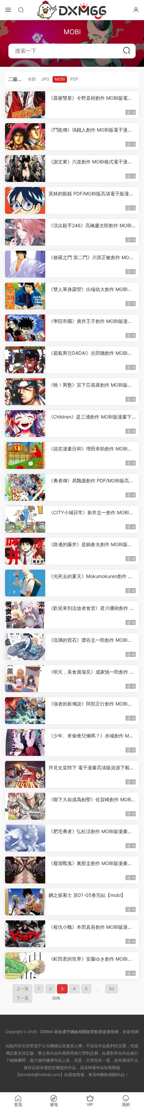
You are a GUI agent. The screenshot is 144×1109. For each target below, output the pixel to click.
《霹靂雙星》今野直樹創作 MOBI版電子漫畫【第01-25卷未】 (90, 98)
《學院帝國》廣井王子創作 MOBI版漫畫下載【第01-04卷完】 (90, 321)
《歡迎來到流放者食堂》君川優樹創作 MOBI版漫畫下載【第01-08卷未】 (91, 608)
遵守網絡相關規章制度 (82, 1031)
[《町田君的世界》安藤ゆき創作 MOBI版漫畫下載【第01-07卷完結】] (25, 965)
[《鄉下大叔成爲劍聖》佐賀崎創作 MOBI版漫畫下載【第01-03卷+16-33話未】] (25, 806)
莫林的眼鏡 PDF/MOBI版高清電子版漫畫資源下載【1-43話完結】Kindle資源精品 (91, 194)
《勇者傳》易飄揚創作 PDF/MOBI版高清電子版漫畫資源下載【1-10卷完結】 (91, 481)
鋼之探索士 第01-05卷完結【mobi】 (87, 895)
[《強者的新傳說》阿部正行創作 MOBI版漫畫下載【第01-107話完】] (25, 710)
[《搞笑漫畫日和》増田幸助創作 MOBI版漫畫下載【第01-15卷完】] (25, 455)
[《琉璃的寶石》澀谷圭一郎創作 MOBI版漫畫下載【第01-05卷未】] (25, 646)
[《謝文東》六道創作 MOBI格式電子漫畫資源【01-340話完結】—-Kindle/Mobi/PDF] (25, 168)
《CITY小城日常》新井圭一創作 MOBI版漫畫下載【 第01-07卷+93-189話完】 (91, 513)
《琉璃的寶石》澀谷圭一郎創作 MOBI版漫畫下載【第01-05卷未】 (90, 640)
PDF (74, 79)
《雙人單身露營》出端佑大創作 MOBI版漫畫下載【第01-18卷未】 (90, 289)
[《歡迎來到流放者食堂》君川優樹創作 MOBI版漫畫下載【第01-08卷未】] (25, 614)
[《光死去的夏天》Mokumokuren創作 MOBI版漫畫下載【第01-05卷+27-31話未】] (25, 583)
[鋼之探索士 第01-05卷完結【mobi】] (25, 901)
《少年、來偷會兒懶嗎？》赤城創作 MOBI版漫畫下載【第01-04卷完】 (92, 736)
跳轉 (56, 998)
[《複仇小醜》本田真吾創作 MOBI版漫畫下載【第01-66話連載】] (25, 933)
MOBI (60, 79)
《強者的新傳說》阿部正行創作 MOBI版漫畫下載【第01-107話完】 (90, 704)
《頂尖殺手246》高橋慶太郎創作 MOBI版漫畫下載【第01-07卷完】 (90, 226)
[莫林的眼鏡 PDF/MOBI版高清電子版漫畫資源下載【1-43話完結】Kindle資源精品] (25, 200)
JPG (45, 79)
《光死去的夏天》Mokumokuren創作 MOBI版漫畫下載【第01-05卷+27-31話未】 (92, 576)
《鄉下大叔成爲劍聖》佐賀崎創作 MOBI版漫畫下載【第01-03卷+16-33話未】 (90, 800)
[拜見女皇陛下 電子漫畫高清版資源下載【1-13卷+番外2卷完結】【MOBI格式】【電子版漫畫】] (25, 774)
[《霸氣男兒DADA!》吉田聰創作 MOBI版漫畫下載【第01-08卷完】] (25, 359)
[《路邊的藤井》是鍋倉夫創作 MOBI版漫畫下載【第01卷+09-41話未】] (25, 551)
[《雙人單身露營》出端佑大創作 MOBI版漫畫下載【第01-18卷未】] (25, 296)
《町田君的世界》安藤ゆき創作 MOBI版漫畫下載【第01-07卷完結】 (90, 959)
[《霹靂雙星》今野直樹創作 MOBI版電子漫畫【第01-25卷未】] (25, 104)
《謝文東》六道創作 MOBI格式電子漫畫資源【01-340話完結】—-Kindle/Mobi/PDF (92, 162)
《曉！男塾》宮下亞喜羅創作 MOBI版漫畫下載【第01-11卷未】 (90, 385)
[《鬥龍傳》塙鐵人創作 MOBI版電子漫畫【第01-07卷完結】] (25, 136)
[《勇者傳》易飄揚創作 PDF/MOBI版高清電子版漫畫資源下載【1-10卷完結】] (25, 487)
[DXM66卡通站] (72, 10)
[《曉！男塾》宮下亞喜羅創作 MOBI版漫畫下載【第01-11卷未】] (25, 391)
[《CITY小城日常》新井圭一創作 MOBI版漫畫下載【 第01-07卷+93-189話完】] (25, 519)
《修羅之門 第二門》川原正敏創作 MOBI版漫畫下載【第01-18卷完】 (91, 257)
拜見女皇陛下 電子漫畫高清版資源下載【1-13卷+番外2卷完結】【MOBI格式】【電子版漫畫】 (90, 768)
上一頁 (22, 988)
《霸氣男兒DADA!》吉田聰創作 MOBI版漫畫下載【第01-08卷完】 (90, 353)
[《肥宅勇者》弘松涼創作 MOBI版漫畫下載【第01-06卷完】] (25, 838)
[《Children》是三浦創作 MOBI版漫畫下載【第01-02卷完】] (25, 423)
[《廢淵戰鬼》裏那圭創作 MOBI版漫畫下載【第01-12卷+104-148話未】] (25, 870)
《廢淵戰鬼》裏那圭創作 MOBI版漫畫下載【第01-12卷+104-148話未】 (90, 863)
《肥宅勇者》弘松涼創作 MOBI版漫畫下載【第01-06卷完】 (90, 831)
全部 (32, 79)
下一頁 (22, 998)
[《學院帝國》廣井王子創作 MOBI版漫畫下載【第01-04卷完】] (25, 328)
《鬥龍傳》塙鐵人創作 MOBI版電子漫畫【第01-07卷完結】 (90, 130)
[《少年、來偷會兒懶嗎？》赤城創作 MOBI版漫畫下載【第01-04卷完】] (25, 742)
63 (111, 988)
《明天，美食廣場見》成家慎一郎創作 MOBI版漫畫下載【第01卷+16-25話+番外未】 (91, 672)
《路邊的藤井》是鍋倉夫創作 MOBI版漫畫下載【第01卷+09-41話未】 (90, 544)
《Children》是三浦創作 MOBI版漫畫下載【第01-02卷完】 (90, 417)
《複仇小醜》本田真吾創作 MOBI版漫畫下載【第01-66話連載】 (90, 927)
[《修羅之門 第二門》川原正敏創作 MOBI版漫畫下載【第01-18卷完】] (25, 264)
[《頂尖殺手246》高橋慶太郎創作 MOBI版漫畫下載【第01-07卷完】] (25, 232)
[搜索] (21, 9)
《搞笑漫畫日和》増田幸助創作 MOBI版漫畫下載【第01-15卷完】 (90, 449)
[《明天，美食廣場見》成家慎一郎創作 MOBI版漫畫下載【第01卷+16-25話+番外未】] (25, 678)
